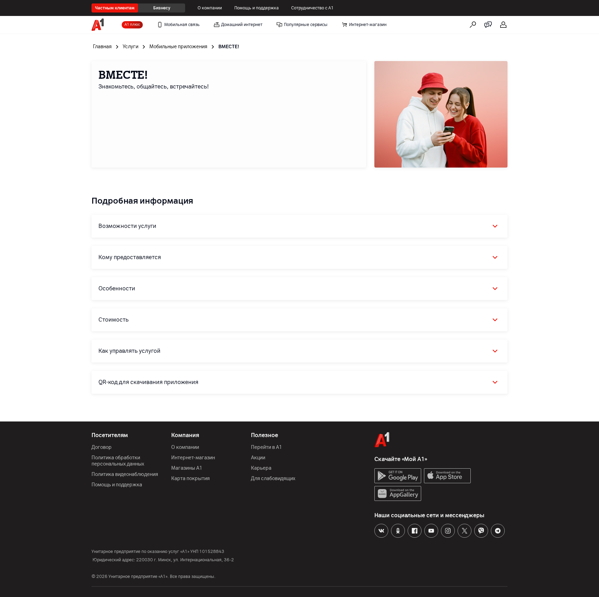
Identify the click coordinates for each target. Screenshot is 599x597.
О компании (210, 8)
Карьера (261, 468)
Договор (102, 447)
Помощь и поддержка (256, 8)
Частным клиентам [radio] (114, 8)
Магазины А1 (186, 468)
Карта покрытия (190, 478)
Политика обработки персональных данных (118, 461)
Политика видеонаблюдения (125, 474)
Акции (258, 458)
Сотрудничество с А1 (312, 8)
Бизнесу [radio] (161, 8)
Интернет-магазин (193, 458)
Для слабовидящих (273, 478)
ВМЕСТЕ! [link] (228, 47)
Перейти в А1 (266, 447)
